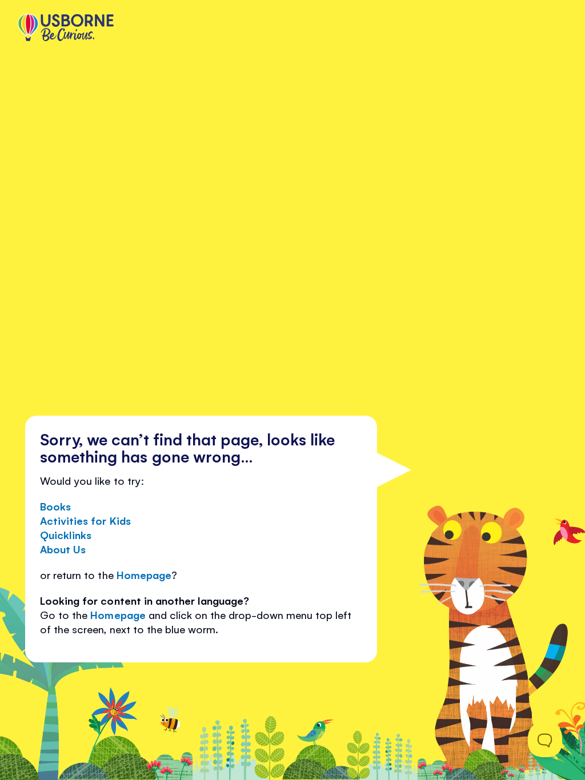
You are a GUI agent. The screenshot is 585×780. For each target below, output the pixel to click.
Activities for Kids (85, 520)
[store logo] (66, 28)
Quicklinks (65, 534)
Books (55, 506)
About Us (63, 549)
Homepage (144, 574)
